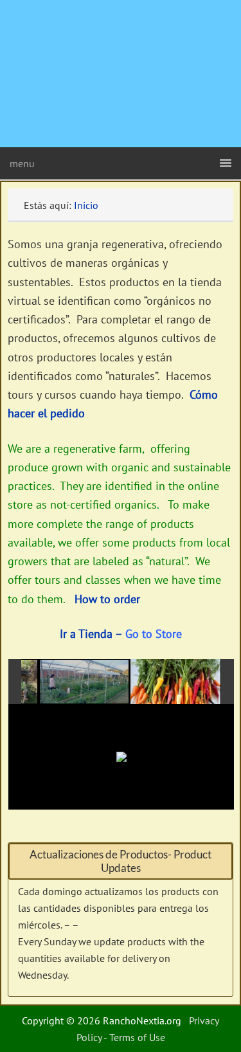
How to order (107, 599)
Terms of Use (137, 1037)
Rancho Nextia (80, 16)
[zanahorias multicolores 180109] (175, 682)
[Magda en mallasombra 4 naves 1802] (85, 682)
